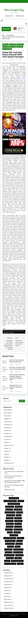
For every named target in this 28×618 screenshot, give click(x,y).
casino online (18, 509)
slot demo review (8, 445)
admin (5, 59)
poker (10, 532)
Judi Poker (6, 46)
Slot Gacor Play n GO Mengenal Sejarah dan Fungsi (15, 387)
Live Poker (9, 529)
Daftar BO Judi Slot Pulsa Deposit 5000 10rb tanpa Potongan (13, 331)
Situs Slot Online (10, 543)
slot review (18, 558)
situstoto (6, 442)
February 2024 (7, 572)
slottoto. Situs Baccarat (10, 563)
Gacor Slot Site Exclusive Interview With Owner (21, 28)
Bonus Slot (6, 415)
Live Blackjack (7, 436)
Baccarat (20, 501)
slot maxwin (19, 555)
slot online (6, 451)
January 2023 (7, 605)
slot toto (7, 560)
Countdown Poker (10, 512)
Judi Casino (12, 44)
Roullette (17, 532)
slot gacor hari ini (18, 552)
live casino (6, 439)
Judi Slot (12, 46)
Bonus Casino (7, 412)
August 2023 (7, 587)
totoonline (6, 457)
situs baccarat (13, 535)
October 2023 (7, 584)
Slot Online (10, 558)
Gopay (19, 515)
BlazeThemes (15, 615)
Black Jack (19, 506)
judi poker (10, 523)
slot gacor (6, 448)
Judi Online (20, 44)
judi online (18, 520)
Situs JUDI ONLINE (10, 540)
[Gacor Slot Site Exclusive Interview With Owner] (15, 28)
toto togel (20, 563)
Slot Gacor (9, 552)
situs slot (19, 540)
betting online (7, 409)
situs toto (19, 543)
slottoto (5, 454)
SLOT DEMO (8, 549)
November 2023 (8, 581)
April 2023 (6, 596)
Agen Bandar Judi (14, 498)
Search (22, 401)
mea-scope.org (14, 9)
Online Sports (18, 529)
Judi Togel (20, 46)
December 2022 (8, 608)
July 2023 (6, 590)
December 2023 (8, 578)
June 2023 (6, 593)
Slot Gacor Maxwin (9, 555)
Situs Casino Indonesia (9, 538)
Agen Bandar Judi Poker (10, 501)
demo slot (19, 512)
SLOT (18, 546)
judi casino (9, 520)
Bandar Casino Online (14, 503)
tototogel (6, 460)
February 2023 (7, 602)
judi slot (18, 523)
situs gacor (20, 538)
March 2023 (7, 599)
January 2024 (7, 575)
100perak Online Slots (9, 489)
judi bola (18, 518)
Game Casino (10, 515)
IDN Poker (10, 518)
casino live (9, 509)
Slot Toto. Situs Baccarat (17, 560)
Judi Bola (5, 44)
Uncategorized (7, 49)
